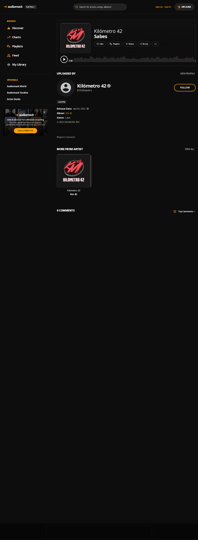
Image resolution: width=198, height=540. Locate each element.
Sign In (168, 7)
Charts (16, 37)
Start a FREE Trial (25, 130)
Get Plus (30, 6)
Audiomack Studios (17, 92)
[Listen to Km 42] (73, 171)
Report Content (66, 137)
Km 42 (69, 113)
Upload (186, 6)
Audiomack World (16, 86)
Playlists (17, 46)
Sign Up (159, 7)
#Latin (61, 102)
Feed (15, 55)
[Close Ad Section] (44, 112)
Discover (17, 28)
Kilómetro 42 (91, 85)
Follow (184, 87)
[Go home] (13, 7)
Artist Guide (13, 99)
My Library (19, 64)
